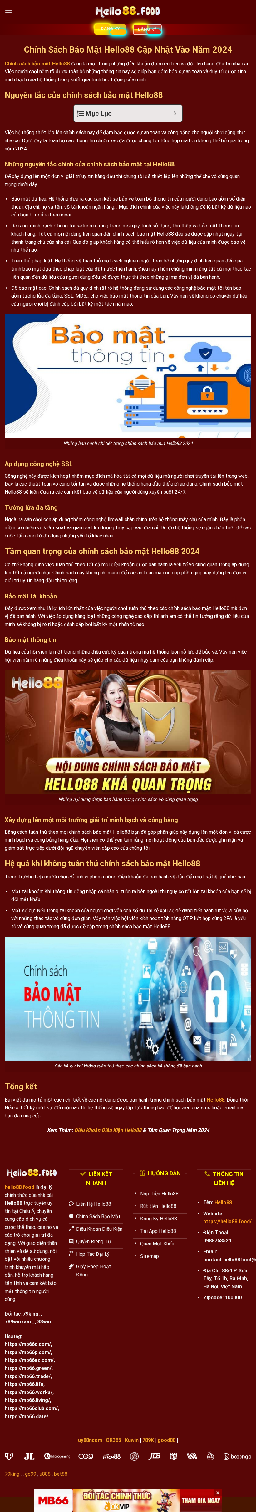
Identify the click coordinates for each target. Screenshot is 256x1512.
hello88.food (19, 1187)
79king (30, 1314)
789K (148, 1440)
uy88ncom (90, 1440)
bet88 (60, 1474)
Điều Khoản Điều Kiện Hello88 (107, 1130)
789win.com (18, 1322)
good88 (166, 1440)
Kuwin (132, 1440)
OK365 (113, 1440)
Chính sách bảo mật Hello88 (37, 64)
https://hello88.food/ (227, 1221)
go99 (30, 1474)
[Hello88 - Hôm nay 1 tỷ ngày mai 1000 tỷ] (128, 12)
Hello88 (215, 1100)
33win (44, 1322)
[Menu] (8, 12)
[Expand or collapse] (175, 113)
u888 (45, 1474)
